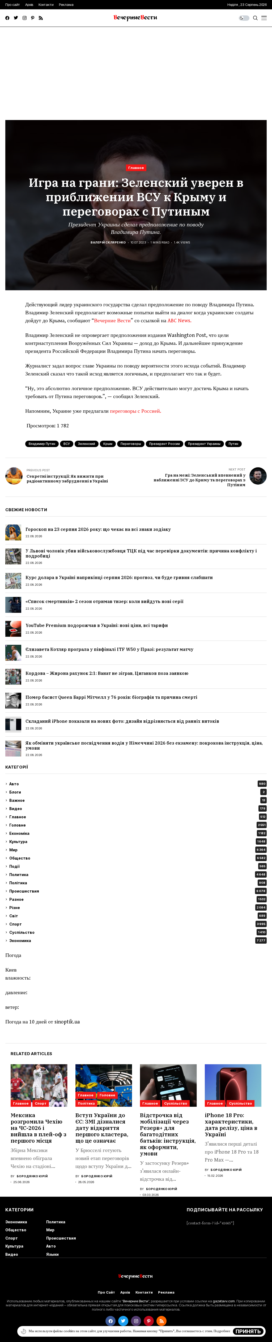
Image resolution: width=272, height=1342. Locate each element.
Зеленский (86, 444)
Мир (137, 850)
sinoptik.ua (67, 1022)
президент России (164, 444)
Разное (137, 899)
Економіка (137, 833)
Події (137, 866)
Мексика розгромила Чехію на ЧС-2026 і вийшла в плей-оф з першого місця (38, 1128)
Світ (137, 916)
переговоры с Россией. (135, 411)
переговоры (131, 444)
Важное (137, 800)
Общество (137, 858)
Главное (136, 168)
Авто (137, 784)
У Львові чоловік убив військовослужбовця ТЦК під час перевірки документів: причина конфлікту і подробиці (141, 553)
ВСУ (66, 444)
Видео (137, 808)
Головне (137, 825)
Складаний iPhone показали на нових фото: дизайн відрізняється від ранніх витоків (122, 721)
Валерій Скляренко (108, 242)
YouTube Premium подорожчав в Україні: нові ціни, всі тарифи (97, 625)
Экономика (137, 940)
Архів (125, 1292)
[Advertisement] (136, 67)
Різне (137, 907)
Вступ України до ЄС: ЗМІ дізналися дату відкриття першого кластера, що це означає (101, 1128)
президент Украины (204, 444)
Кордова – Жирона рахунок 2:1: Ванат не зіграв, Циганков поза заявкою (107, 673)
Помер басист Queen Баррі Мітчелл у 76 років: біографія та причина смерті (111, 697)
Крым (107, 444)
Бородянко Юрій (32, 1176)
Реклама (166, 1292)
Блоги (137, 792)
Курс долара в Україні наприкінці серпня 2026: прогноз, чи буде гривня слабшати (119, 577)
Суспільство (137, 932)
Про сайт (106, 1292)
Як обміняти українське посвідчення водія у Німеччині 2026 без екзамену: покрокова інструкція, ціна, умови (144, 745)
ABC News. (180, 321)
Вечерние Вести (112, 321)
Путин (233, 444)
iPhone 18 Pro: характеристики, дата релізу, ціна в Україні (231, 1125)
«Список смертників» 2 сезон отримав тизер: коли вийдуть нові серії (104, 601)
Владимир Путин (42, 444)
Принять (248, 1331)
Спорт (137, 924)
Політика (137, 883)
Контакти (144, 1292)
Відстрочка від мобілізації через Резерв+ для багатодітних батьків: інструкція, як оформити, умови (168, 1134)
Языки (52, 1254)
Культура (137, 841)
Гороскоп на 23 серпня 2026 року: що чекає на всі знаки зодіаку (98, 529)
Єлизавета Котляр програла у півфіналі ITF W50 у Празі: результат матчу (109, 649)
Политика (137, 874)
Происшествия (137, 891)
